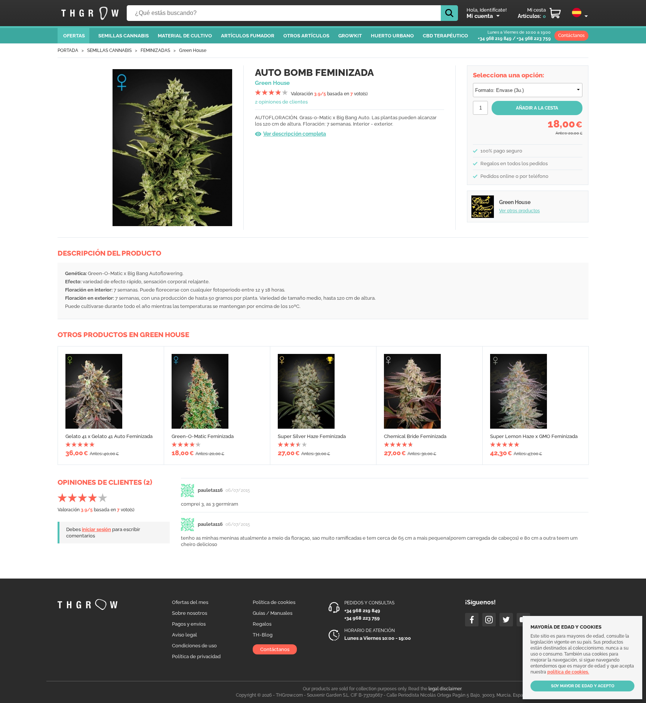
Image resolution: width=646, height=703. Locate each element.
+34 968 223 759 (534, 38)
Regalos (262, 624)
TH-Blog (263, 635)
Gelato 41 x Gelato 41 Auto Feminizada (109, 436)
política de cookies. (568, 672)
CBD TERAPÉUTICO (445, 35)
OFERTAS (74, 35)
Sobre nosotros (189, 613)
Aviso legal (184, 635)
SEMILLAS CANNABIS (123, 35)
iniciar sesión (96, 529)
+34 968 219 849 (494, 38)
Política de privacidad (196, 656)
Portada (68, 50)
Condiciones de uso (194, 645)
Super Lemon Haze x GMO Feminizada (534, 436)
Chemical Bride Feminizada (415, 436)
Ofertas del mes (190, 602)
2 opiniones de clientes (281, 102)
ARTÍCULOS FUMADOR (247, 35)
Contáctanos (571, 35)
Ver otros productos (519, 210)
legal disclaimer (444, 688)
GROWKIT (350, 35)
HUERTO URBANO (392, 35)
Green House (192, 50)
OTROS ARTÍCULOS (306, 35)
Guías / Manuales (272, 613)
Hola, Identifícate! (487, 10)
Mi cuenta (480, 16)
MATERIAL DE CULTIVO (185, 35)
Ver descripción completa (294, 134)
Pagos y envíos (189, 624)
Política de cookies (274, 602)
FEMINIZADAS (155, 50)
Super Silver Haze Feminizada (312, 436)
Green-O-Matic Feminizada (203, 436)
